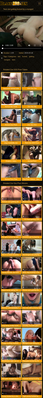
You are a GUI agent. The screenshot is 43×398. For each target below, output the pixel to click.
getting (31, 56)
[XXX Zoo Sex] (14, 3)
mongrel (7, 60)
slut (19, 56)
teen (13, 60)
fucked (24, 56)
